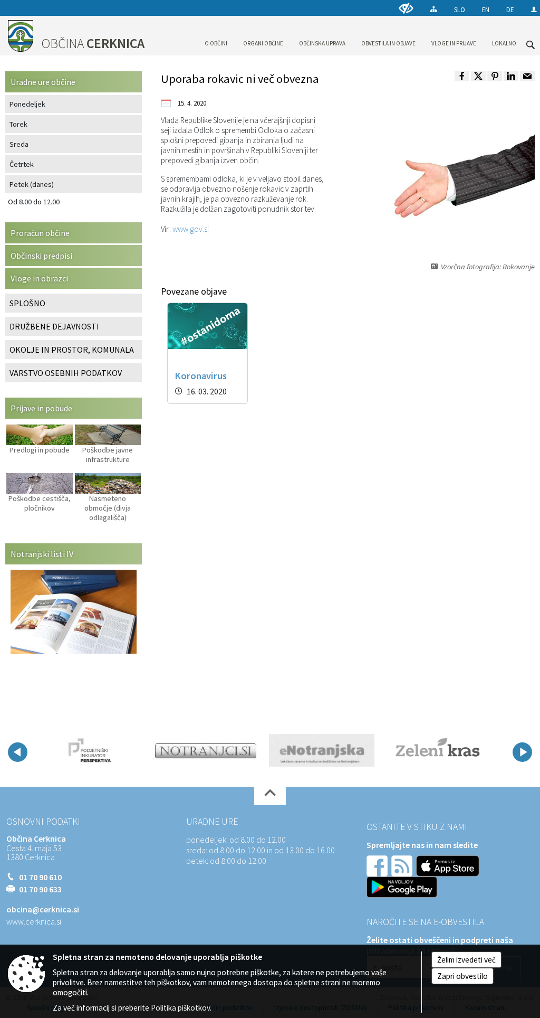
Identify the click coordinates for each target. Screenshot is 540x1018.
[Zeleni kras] (438, 750)
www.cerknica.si (33, 921)
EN (485, 9)
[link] (462, 76)
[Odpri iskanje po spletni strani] (530, 45)
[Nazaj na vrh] (270, 796)
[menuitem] (216, 34)
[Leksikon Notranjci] (206, 750)
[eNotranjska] (322, 750)
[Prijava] (534, 9)
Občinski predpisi (41, 255)
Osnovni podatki (43, 821)
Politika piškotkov (180, 1008)
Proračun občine (40, 233)
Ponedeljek (27, 104)
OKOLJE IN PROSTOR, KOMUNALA (71, 349)
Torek (18, 124)
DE (510, 9)
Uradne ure (212, 821)
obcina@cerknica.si (42, 909)
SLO (459, 9)
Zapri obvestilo (462, 976)
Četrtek (21, 164)
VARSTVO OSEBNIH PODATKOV (65, 372)
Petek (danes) (31, 184)
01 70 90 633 (40, 889)
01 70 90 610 (40, 877)
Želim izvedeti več (466, 960)
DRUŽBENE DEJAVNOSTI (54, 326)
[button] (17, 752)
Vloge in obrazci (39, 278)
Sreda (18, 144)
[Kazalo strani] (433, 9)
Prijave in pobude (41, 408)
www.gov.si (190, 229)
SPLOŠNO (27, 303)
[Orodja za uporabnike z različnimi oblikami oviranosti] (406, 8)
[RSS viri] (402, 865)
